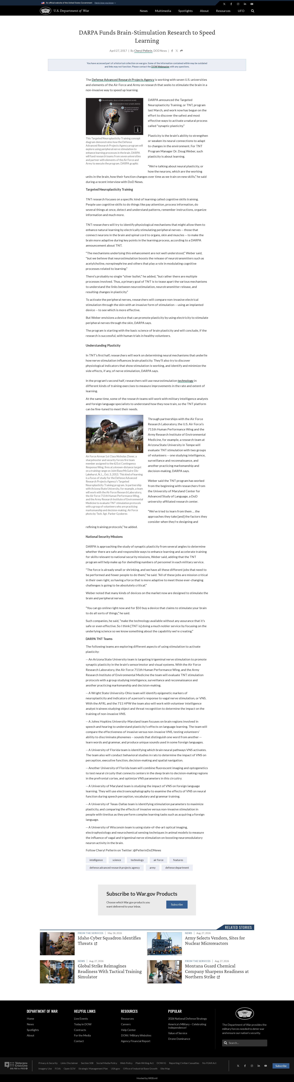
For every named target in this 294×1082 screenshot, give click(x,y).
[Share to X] (177, 51)
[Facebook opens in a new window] (231, 4)
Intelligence (96, 860)
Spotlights (185, 11)
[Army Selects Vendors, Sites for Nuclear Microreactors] (199, 943)
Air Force (158, 860)
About (204, 11)
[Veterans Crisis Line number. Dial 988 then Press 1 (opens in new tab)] (16, 1066)
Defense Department (177, 867)
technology (185, 380)
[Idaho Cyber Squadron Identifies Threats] (92, 943)
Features (178, 860)
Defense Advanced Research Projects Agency (123, 79)
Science (117, 860)
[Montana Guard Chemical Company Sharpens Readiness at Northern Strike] (199, 971)
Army (153, 867)
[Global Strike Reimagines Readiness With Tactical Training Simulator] (92, 971)
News (144, 11)
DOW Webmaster (160, 66)
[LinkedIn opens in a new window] (245, 4)
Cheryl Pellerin (143, 50)
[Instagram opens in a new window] (238, 4)
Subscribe (177, 904)
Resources (223, 11)
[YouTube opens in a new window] (252, 4)
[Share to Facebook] (172, 51)
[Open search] (252, 11)
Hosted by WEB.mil (147, 1078)
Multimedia (163, 11)
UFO (241, 11)
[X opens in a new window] (224, 4)
